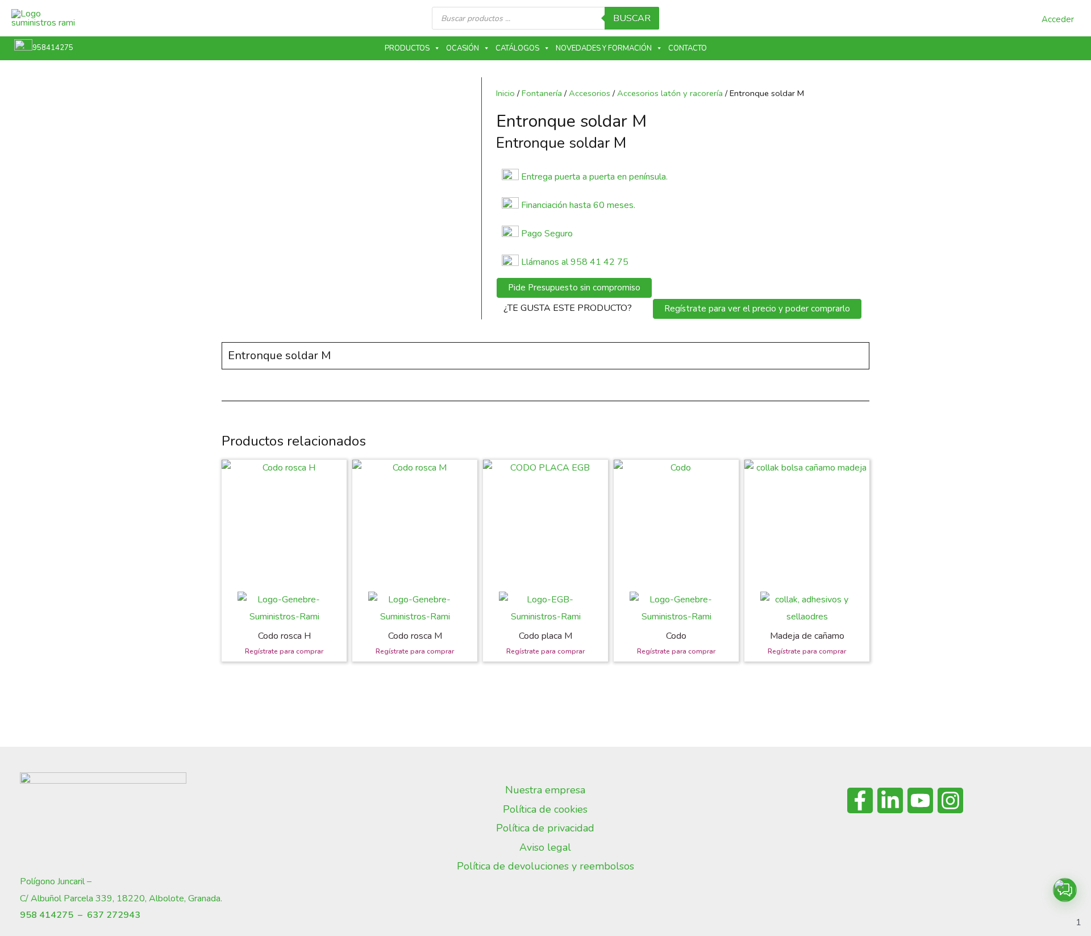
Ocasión (462, 48)
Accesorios (589, 93)
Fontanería (542, 93)
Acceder (1058, 19)
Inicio (505, 93)
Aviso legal (545, 847)
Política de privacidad (545, 828)
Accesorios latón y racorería (670, 93)
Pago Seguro (547, 233)
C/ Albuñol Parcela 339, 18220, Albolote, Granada (120, 898)
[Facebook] (860, 800)
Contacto (687, 48)
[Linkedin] (890, 800)
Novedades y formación (604, 48)
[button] (1065, 890)
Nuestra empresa (545, 790)
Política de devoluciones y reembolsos (545, 866)
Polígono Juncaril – (55, 881)
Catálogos (517, 48)
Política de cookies (545, 809)
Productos (407, 48)
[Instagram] (950, 800)
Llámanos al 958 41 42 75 (573, 262)
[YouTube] (920, 800)
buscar (632, 18)
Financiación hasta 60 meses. (578, 205)
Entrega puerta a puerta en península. (594, 176)
